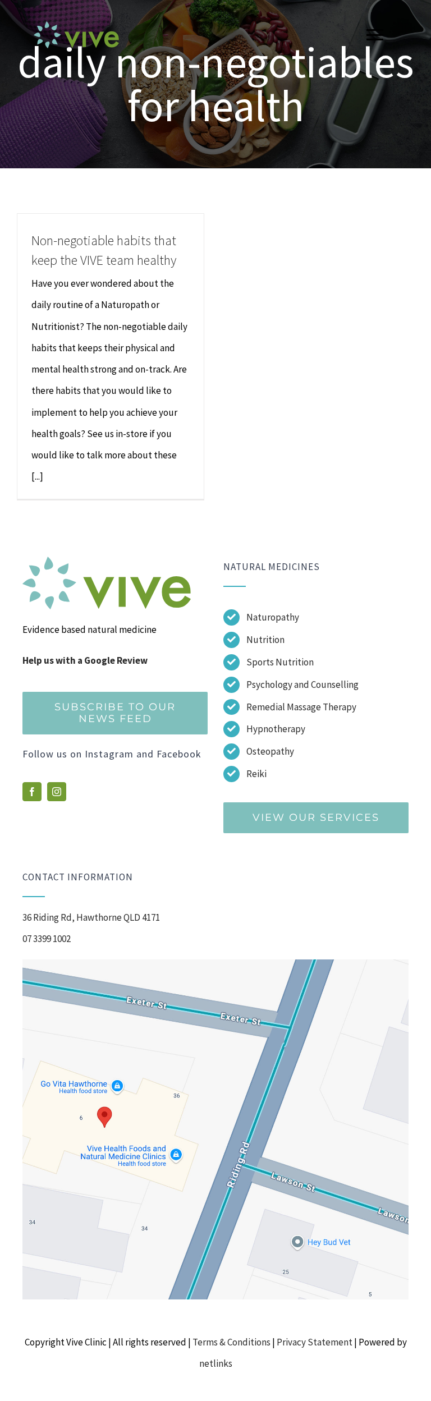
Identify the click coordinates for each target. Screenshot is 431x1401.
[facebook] (32, 791)
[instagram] (56, 791)
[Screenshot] (215, 964)
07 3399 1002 (46, 939)
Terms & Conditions (231, 1342)
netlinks (215, 1363)
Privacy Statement (314, 1342)
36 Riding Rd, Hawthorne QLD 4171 (91, 917)
